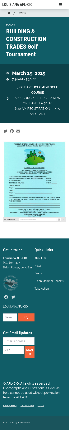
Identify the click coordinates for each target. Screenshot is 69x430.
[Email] (18, 131)
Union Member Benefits (49, 281)
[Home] (9, 12)
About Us (40, 258)
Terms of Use (27, 405)
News (37, 265)
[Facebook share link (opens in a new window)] (11, 131)
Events (22, 12)
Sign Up (29, 352)
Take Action (41, 288)
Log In (41, 405)
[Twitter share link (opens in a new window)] (5, 131)
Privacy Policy (10, 405)
